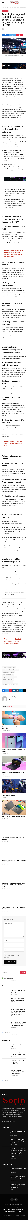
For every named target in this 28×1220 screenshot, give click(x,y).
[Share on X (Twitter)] (12, 35)
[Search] (25, 2)
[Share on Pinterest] (19, 35)
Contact (20, 1211)
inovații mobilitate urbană (9, 667)
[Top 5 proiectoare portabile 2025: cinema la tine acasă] (14, 828)
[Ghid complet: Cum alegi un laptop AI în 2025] (14, 807)
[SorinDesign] (14, 2)
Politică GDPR (20, 1209)
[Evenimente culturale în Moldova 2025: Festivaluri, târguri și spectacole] (5, 1072)
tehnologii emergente (8, 679)
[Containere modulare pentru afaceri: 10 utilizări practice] (5, 1054)
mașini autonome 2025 (8, 672)
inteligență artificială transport (10, 669)
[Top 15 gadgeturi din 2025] (14, 786)
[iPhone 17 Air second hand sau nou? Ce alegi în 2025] (14, 740)
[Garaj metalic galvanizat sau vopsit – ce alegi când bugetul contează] (5, 1000)
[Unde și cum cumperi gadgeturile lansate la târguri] (14, 763)
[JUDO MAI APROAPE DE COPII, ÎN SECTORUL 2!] (5, 992)
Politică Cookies (17, 1204)
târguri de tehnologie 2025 (9, 677)
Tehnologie (5, 10)
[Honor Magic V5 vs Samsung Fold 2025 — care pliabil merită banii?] (14, 851)
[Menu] (3, 2)
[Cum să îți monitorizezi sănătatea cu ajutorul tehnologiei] (14, 718)
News (10, 7)
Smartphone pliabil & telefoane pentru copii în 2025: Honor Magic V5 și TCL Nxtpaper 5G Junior (13, 885)
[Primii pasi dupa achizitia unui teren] (5, 1046)
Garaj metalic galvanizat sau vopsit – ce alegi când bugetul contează (18, 1000)
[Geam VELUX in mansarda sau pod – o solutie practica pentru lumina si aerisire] (5, 1024)
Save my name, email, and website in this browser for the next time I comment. (14, 955)
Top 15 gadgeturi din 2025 (8, 795)
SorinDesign (10, 28)
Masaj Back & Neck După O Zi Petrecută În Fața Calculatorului (17, 1062)
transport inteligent (8, 681)
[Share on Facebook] (5, 35)
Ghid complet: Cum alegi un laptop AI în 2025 (13, 816)
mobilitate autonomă (8, 674)
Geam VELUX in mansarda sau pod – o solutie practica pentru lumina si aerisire (18, 1024)
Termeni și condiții (13, 1207)
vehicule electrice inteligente (10, 684)
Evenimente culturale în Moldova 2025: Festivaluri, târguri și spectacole (17, 1072)
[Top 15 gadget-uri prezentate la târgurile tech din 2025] (14, 898)
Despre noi (8, 1204)
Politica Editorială (10, 1211)
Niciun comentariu (7, 31)
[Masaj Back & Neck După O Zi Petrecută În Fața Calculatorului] (5, 1062)
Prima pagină (5, 7)
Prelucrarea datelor (8, 1209)
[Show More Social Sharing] (24, 35)
